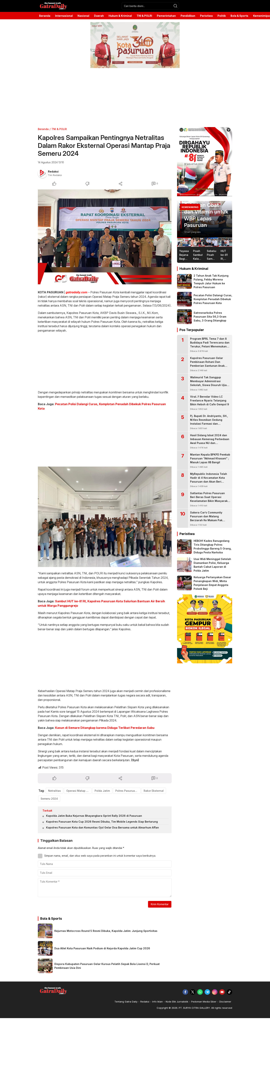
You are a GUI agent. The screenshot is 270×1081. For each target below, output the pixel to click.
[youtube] (222, 992)
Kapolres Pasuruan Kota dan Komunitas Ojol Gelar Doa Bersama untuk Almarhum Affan (102, 827)
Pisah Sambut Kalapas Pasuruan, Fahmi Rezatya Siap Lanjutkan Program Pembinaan (204, 205)
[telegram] (207, 992)
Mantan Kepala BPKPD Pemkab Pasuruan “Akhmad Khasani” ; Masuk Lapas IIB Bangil (210, 458)
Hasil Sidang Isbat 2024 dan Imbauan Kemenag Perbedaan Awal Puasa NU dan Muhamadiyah (209, 441)
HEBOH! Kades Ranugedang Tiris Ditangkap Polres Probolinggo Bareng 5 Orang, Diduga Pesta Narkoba (212, 546)
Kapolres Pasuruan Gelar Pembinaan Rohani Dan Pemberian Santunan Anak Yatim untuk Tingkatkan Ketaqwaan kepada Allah (207, 365)
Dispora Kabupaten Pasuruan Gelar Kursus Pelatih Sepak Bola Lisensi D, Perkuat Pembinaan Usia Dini (107, 965)
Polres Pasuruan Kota (128, 790)
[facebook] (185, 992)
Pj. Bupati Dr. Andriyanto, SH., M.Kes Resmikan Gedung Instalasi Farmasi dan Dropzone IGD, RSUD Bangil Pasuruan (209, 423)
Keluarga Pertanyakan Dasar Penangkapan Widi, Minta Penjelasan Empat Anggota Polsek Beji (212, 583)
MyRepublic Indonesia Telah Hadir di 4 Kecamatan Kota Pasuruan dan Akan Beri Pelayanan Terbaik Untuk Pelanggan (208, 481)
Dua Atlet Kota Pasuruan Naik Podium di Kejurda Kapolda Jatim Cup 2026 (102, 948)
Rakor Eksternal (154, 790)
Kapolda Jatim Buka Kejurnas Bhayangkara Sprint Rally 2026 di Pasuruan (94, 815)
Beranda (43, 129)
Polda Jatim (102, 790)
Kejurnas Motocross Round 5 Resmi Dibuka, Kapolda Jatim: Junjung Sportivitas (105, 930)
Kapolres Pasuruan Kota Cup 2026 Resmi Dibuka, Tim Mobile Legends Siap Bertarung (102, 821)
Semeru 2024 (49, 798)
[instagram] (214, 992)
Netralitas (54, 790)
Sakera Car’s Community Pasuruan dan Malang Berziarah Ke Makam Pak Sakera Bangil (206, 518)
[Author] (42, 173)
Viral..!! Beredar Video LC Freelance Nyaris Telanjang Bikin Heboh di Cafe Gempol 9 (209, 400)
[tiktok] (229, 992)
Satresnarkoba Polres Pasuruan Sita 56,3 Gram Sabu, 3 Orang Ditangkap (210, 316)
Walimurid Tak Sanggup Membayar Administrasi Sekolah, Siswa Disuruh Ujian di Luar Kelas (209, 383)
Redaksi (53, 171)
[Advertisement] (110, 97)
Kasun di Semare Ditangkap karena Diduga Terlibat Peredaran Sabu (104, 728)
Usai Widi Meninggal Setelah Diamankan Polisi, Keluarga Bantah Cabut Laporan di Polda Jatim (212, 564)
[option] (204, 219)
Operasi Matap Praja (78, 790)
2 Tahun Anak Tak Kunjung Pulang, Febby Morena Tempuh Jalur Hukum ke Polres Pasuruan (211, 281)
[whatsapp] (200, 992)
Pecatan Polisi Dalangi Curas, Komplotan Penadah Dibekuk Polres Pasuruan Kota (213, 299)
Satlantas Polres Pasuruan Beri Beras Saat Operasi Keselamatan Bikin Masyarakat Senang (210, 499)
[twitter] (192, 992)
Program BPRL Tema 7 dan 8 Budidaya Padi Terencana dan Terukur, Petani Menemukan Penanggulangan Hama (209, 344)
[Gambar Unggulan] (105, 236)
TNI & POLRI (59, 129)
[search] (175, 6)
